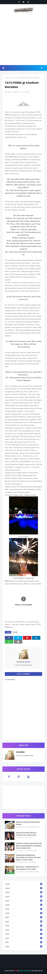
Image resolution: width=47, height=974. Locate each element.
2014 (24, 930)
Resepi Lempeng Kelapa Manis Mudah (28, 823)
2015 (24, 926)
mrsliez (9, 92)
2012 (24, 938)
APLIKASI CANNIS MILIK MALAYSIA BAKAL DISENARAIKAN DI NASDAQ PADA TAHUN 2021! (29, 845)
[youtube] (28, 776)
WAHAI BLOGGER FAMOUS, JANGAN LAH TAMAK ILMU (26, 834)
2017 (24, 917)
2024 (24, 888)
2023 (24, 892)
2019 (24, 909)
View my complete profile (24, 755)
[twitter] (23, 2)
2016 (24, 921)
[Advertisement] (23, 39)
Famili (13, 78)
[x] (38, 776)
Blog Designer (25, 971)
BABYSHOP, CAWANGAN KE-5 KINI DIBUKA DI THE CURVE (27, 868)
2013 (24, 934)
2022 (24, 896)
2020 (24, 905)
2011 (24, 942)
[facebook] (19, 2)
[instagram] (28, 2)
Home (7, 78)
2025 (24, 884)
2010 (24, 946)
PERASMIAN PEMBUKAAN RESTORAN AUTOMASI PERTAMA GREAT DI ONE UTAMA (28, 857)
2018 (24, 913)
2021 (24, 901)
